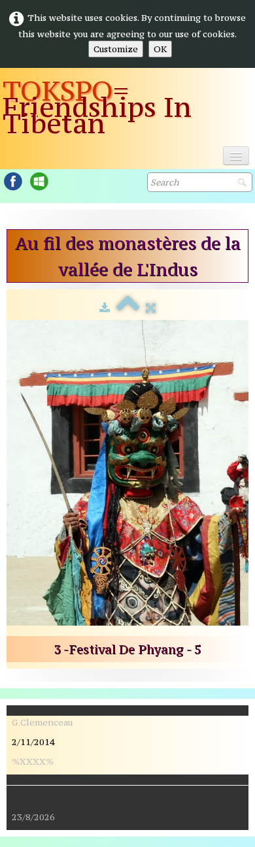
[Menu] (236, 155)
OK (160, 49)
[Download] (104, 307)
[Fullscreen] (151, 307)
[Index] (128, 307)
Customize (116, 49)
